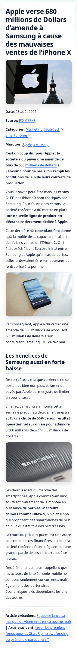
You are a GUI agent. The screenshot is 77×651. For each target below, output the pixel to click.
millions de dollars (41, 165)
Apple (27, 144)
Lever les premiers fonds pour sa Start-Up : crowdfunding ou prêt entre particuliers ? (37, 633)
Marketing (34, 129)
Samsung (41, 144)
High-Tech (52, 129)
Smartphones (17, 135)
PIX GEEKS (27, 120)
